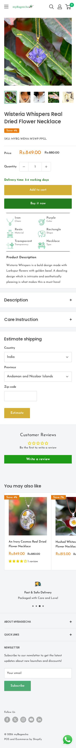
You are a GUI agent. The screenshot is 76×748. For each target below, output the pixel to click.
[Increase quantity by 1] (46, 166)
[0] (68, 6)
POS (6, 739)
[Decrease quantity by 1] (23, 166)
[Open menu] (6, 6)
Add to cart (38, 190)
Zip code (10, 387)
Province (10, 367)
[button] (18, 561)
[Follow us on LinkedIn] (39, 720)
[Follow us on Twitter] (15, 720)
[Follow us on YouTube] (31, 720)
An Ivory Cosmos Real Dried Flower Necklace (27, 544)
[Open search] (51, 6)
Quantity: (10, 166)
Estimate (17, 413)
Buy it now (38, 203)
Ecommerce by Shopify (28, 739)
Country (9, 348)
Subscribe (17, 685)
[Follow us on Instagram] (23, 720)
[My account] (60, 6)
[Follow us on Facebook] (7, 720)
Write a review (38, 459)
